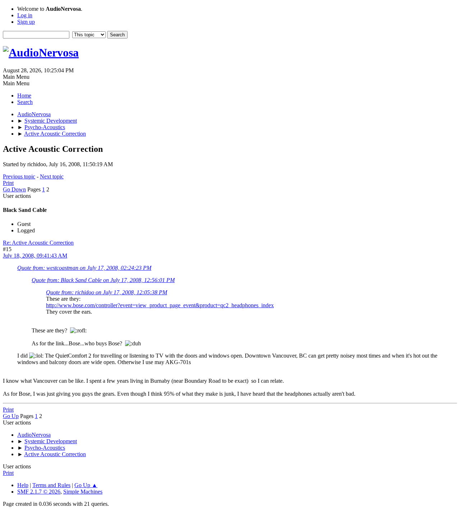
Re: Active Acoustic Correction (38, 243)
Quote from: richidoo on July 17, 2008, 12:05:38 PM (106, 292)
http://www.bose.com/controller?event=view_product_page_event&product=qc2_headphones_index (160, 305)
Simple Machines (82, 492)
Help (22, 485)
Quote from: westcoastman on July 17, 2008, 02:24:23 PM (84, 268)
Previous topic (19, 176)
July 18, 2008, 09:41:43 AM (35, 256)
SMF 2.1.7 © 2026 (38, 492)
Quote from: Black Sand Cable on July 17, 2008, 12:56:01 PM (103, 280)
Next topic (52, 176)
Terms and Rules (51, 485)
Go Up (11, 416)
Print (8, 183)
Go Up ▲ (85, 485)
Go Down (14, 189)
